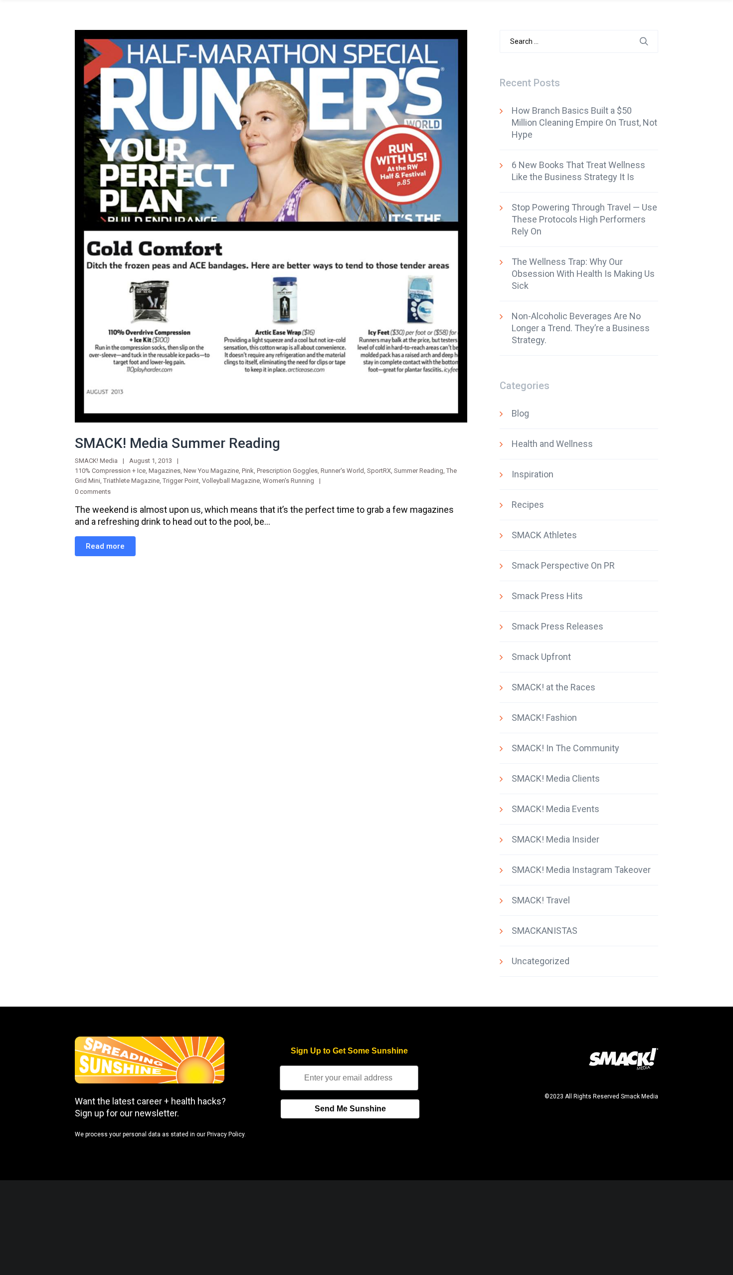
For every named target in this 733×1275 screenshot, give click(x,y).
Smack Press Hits (547, 596)
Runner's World (342, 470)
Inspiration (532, 474)
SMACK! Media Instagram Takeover (581, 869)
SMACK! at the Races (553, 687)
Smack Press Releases (557, 626)
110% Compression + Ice (110, 470)
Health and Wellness (552, 443)
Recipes (528, 504)
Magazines (165, 470)
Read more (105, 546)
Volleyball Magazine (231, 480)
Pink (248, 470)
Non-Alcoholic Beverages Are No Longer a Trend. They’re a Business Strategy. (581, 328)
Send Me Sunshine (350, 1108)
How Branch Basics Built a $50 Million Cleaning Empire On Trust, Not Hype (584, 122)
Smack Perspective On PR (563, 565)
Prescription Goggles (287, 470)
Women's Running (288, 480)
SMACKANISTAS (544, 930)
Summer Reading (418, 470)
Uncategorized (540, 961)
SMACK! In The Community (565, 748)
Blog (520, 413)
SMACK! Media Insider (555, 839)
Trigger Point (181, 480)
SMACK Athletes (544, 535)
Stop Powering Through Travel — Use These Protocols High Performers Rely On (584, 219)
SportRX (379, 470)
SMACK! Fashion (544, 717)
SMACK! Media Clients (556, 778)
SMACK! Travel (541, 900)
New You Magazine (211, 470)
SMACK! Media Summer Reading (177, 443)
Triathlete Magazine (131, 480)
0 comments (93, 491)
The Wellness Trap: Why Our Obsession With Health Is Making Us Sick (583, 273)
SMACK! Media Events (555, 809)
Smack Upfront (541, 656)
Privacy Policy (225, 1134)
